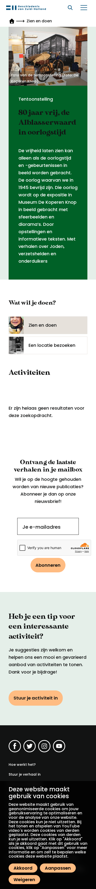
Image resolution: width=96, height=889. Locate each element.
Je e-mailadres (41, 527)
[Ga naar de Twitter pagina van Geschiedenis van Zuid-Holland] (29, 746)
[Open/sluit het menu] (84, 7)
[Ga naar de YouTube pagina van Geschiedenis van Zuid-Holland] (59, 746)
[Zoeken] (70, 7)
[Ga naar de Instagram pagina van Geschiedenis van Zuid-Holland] (44, 746)
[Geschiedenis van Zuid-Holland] (26, 8)
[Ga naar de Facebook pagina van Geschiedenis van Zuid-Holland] (15, 746)
